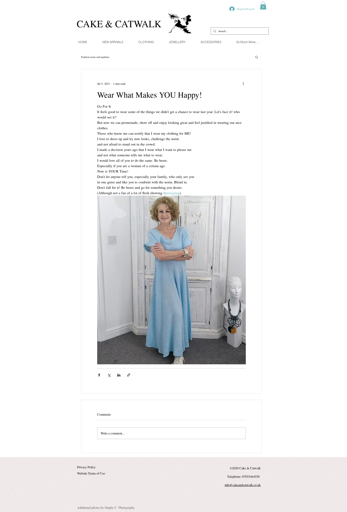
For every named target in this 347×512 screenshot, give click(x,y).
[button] (263, 5)
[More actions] (243, 83)
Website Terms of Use (91, 473)
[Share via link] (129, 375)
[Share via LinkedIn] (119, 375)
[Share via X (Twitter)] (109, 375)
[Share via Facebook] (99, 375)
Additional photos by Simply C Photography (106, 507)
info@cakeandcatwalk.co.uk (243, 485)
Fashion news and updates (95, 57)
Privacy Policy (86, 467)
